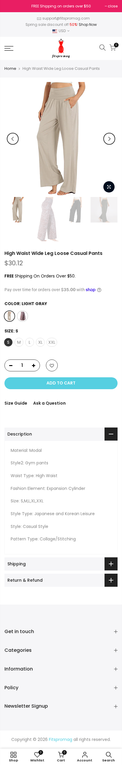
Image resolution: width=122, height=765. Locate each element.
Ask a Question (49, 403)
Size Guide (15, 403)
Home (10, 68)
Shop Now (88, 24)
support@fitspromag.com (66, 18)
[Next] (109, 139)
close (12, 6)
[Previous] (13, 139)
